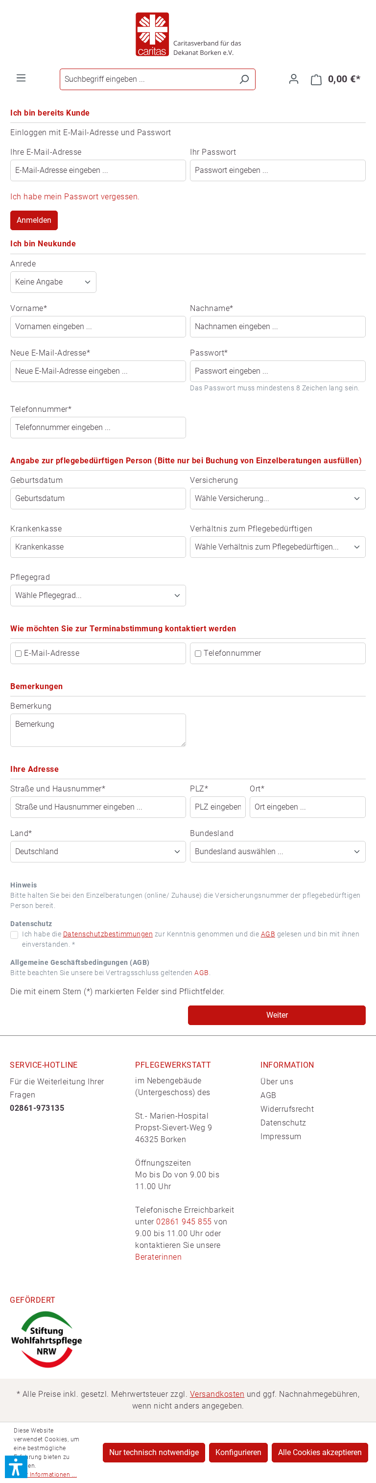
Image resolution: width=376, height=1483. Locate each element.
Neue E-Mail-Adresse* (50, 353)
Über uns (276, 1081)
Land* (21, 833)
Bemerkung (31, 706)
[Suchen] (244, 79)
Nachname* (212, 308)
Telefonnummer (232, 653)
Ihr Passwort (213, 152)
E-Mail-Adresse (51, 653)
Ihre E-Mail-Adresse (46, 152)
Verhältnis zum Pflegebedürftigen (251, 528)
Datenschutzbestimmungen (108, 934)
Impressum (281, 1136)
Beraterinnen (158, 1257)
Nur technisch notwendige (154, 1452)
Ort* (257, 788)
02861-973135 (37, 1108)
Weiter (277, 1015)
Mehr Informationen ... (45, 1474)
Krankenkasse (36, 528)
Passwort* (209, 353)
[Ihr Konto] (293, 79)
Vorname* (28, 308)
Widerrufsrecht (287, 1109)
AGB (268, 934)
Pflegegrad (30, 577)
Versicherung (214, 480)
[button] (16, 1467)
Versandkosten (217, 1394)
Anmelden (34, 220)
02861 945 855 (184, 1221)
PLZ (199, 788)
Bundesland (212, 833)
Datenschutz (283, 1122)
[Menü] (21, 78)
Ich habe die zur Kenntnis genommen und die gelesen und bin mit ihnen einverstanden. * (190, 939)
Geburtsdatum (36, 480)
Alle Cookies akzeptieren (320, 1452)
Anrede (23, 263)
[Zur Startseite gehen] (188, 34)
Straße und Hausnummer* (57, 788)
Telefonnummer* (40, 409)
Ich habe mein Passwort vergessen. (75, 196)
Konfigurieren (238, 1452)
